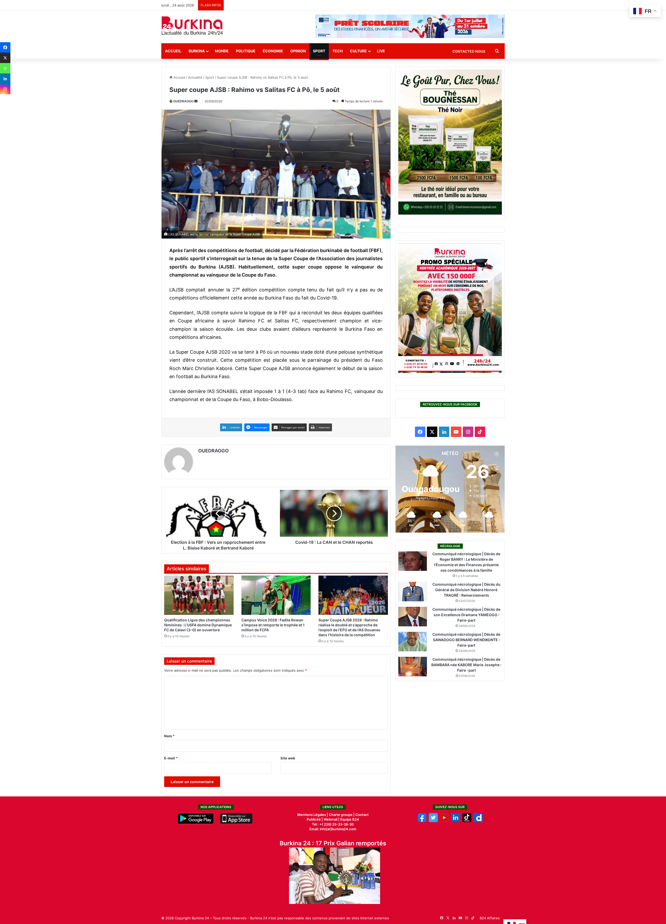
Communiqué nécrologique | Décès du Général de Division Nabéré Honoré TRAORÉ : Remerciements (466, 589)
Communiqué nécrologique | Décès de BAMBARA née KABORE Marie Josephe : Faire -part (466, 664)
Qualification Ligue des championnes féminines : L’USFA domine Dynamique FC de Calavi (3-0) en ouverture (198, 625)
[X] (5, 58)
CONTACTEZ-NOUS (468, 51)
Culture (358, 51)
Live (381, 51)
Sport (319, 51)
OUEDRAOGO (183, 101)
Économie (273, 51)
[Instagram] (5, 89)
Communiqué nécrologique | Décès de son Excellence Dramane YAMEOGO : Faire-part (466, 614)
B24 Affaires (490, 918)
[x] (433, 821)
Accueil (173, 51)
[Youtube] (444, 821)
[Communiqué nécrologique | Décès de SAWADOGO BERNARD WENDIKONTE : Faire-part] (412, 641)
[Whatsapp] (5, 68)
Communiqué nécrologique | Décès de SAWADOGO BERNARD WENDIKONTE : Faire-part (466, 639)
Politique (245, 51)
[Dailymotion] (478, 821)
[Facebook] (5, 47)
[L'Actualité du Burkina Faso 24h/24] (192, 25)
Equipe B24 (349, 819)
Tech (337, 51)
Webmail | (332, 819)
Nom (169, 736)
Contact (362, 815)
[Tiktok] (466, 821)
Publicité (314, 819)
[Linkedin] (5, 78)
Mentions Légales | (313, 815)
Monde (222, 51)
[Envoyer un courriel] (195, 101)
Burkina (197, 51)
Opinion (298, 51)
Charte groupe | (342, 815)
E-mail (171, 758)
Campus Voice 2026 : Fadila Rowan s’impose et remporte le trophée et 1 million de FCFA (273, 625)
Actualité (195, 77)
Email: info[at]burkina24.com (332, 829)
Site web (287, 758)
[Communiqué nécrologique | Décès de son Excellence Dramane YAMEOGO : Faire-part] (412, 616)
